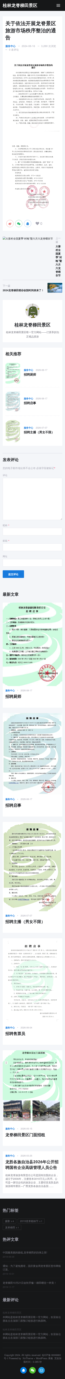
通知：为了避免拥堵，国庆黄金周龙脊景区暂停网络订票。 (32, 1267)
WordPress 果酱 (44, 1358)
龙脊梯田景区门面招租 (25, 1135)
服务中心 (10, 46)
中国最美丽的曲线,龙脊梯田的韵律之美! (25, 1252)
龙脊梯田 (10, 1227)
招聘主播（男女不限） (39, 432)
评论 (5, 475)
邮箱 (6, 540)
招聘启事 (30, 403)
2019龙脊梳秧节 (29, 1221)
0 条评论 (14, 49)
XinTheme (28, 1358)
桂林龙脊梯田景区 (20, 5)
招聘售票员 (15, 1033)
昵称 (6, 525)
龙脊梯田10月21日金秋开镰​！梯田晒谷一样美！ (30, 1282)
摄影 (7, 1221)
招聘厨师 (30, 374)
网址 (5, 556)
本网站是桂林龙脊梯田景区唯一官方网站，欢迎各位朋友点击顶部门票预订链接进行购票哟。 (32, 1318)
